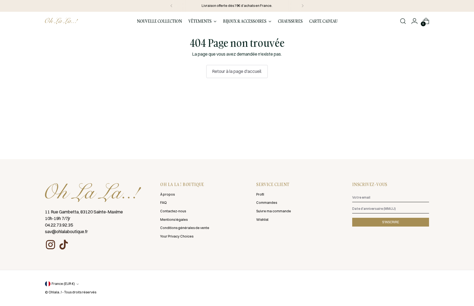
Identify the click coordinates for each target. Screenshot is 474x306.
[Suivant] (303, 6)
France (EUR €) (63, 284)
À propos (167, 194)
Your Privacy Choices (176, 236)
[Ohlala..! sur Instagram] (50, 244)
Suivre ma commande (273, 211)
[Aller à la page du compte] (414, 21)
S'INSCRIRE (390, 222)
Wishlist (262, 220)
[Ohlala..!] (61, 21)
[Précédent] (171, 6)
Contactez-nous (173, 211)
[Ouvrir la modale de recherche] (402, 21)
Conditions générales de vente (184, 228)
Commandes (266, 203)
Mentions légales (174, 220)
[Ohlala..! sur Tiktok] (63, 244)
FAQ (163, 203)
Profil (260, 194)
